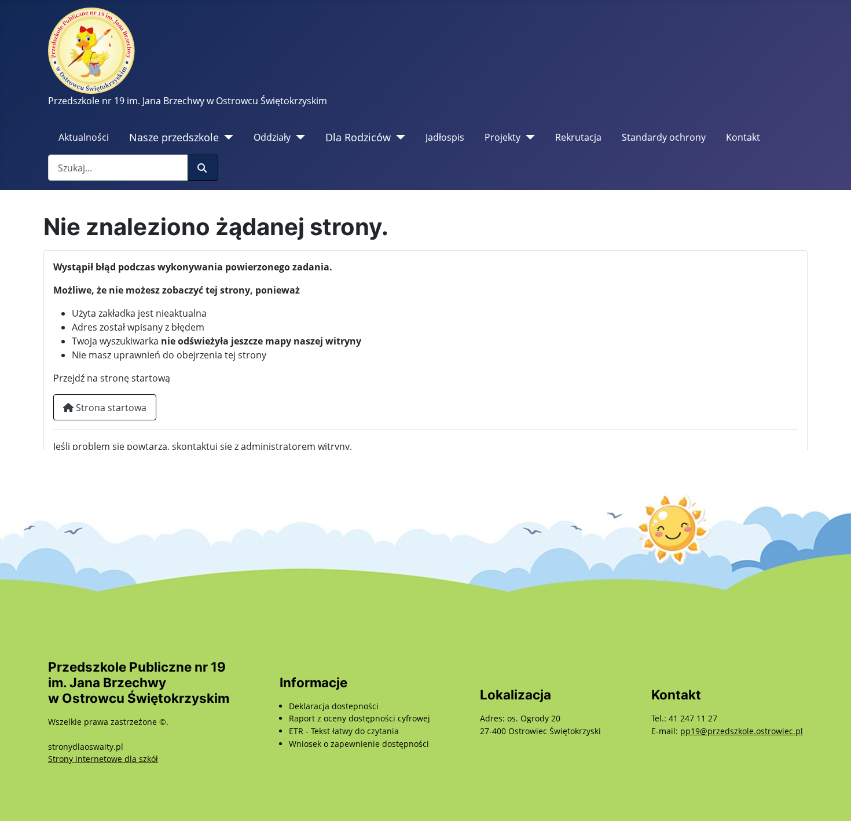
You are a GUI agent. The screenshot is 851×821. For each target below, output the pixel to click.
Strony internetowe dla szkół (103, 758)
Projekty (502, 137)
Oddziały (272, 137)
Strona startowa (110, 407)
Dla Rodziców (358, 137)
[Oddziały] (298, 137)
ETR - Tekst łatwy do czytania (344, 730)
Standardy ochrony (664, 137)
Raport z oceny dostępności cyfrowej (359, 718)
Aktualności (83, 137)
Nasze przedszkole (174, 137)
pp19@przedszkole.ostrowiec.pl (741, 730)
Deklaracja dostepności (334, 706)
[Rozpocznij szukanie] (203, 168)
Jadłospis (445, 137)
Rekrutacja (578, 137)
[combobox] (118, 168)
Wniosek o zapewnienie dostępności (359, 743)
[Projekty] (527, 137)
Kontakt (743, 137)
